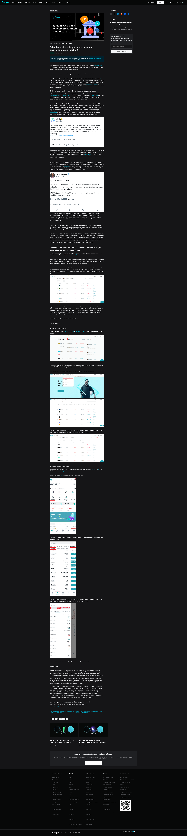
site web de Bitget (69, 331)
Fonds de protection (56, 799)
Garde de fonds (106, 799)
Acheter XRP (89, 787)
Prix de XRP (88, 809)
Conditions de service (125, 794)
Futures (70, 779)
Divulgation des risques (125, 797)
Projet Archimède (107, 797)
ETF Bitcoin (88, 807)
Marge (70, 792)
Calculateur (88, 804)
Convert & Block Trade (74, 789)
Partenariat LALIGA (56, 807)
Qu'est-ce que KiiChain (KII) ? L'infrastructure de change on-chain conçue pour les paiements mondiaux (92, 741)
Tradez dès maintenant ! (95, 58)
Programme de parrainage (109, 807)
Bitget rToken (89, 824)
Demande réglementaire (125, 782)
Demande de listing (107, 787)
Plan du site (54, 817)
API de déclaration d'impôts (109, 812)
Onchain (71, 784)
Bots (70, 804)
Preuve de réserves (56, 797)
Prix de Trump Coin (90, 819)
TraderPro (71, 812)
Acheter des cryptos (90, 777)
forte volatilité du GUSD (69, 95)
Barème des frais (107, 809)
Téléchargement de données (109, 802)
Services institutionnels (108, 794)
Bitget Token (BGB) (56, 792)
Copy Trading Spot (73, 797)
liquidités (66, 166)
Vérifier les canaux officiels (109, 782)
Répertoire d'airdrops (74, 827)
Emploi (53, 784)
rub (62, 475)
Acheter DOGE (89, 784)
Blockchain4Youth (56, 812)
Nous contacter (55, 779)
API (69, 807)
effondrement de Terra (56, 95)
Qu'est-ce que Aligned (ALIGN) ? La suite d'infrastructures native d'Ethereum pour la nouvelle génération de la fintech (63, 741)
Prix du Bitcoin (89, 797)
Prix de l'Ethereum (90, 799)
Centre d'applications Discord (75, 824)
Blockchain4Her (55, 814)
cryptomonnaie (53, 112)
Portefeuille (71, 814)
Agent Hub (71, 809)
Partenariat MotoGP (56, 809)
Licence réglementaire (125, 787)
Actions (70, 787)
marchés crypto (98, 65)
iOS (99, 469)
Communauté (55, 782)
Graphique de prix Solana (92, 802)
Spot (70, 777)
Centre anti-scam (107, 784)
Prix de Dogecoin (90, 822)
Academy (56, 43)
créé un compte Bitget (59, 471)
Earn (70, 794)
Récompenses (106, 804)
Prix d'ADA (88, 814)
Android (94, 469)
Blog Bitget (54, 789)
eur (63, 84)
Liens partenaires (56, 804)
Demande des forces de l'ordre (127, 779)
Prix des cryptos (89, 794)
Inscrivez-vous (76, 661)
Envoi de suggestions (108, 777)
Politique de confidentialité (126, 792)
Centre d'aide (106, 779)
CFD (70, 782)
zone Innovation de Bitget (71, 254)
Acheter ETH (89, 782)
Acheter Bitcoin (89, 779)
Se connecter (151, 2)
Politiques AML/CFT (124, 789)
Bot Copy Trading (73, 802)
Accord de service (124, 777)
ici (93, 74)
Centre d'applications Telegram (76, 822)
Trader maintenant (122, 51)
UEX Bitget (54, 802)
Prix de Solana (89, 817)
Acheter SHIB (89, 792)
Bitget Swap (71, 819)
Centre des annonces (57, 794)
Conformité (122, 784)
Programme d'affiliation (108, 792)
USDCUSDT (88, 154)
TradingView (72, 817)
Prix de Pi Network (90, 812)
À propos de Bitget (56, 777)
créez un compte (79, 331)
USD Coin (95, 95)
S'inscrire (160, 2)
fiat (100, 78)
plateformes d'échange (92, 84)
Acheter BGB (89, 789)
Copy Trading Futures (74, 799)
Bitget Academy (55, 787)
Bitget (51, 43)
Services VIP (106, 789)
